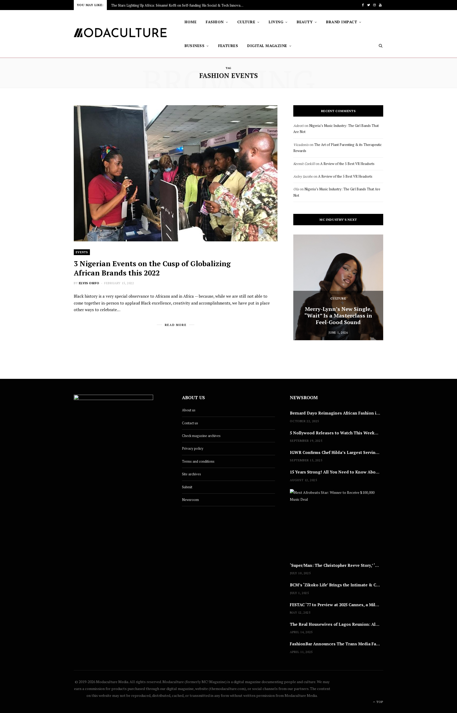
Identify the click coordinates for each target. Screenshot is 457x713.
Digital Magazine (267, 45)
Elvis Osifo (89, 283)
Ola (296, 189)
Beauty (305, 21)
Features (228, 45)
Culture (246, 21)
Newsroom (190, 499)
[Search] (381, 46)
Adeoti (298, 125)
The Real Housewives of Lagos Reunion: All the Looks (336, 624)
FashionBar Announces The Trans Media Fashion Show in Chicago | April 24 (336, 643)
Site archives (191, 474)
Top (379, 702)
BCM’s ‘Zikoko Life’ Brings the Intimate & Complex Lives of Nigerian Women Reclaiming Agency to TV (336, 584)
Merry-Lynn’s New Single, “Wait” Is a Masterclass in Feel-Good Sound (338, 315)
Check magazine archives (201, 435)
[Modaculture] (120, 34)
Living (276, 21)
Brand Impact (341, 21)
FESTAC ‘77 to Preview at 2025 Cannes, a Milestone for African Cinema (336, 604)
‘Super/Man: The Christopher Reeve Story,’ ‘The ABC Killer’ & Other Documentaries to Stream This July (336, 565)
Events (82, 252)
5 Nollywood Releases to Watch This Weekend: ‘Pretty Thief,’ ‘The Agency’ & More (336, 432)
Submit (187, 487)
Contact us (190, 423)
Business (194, 45)
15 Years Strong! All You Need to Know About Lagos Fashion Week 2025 (336, 472)
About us (188, 410)
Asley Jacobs (303, 176)
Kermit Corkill (304, 163)
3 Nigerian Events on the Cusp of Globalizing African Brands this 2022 (152, 268)
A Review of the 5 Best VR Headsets (347, 163)
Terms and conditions (198, 461)
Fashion (214, 21)
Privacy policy (192, 448)
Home (190, 21)
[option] (338, 287)
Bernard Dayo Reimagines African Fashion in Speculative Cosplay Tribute (336, 413)
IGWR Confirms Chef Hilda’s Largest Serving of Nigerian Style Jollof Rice (336, 452)
